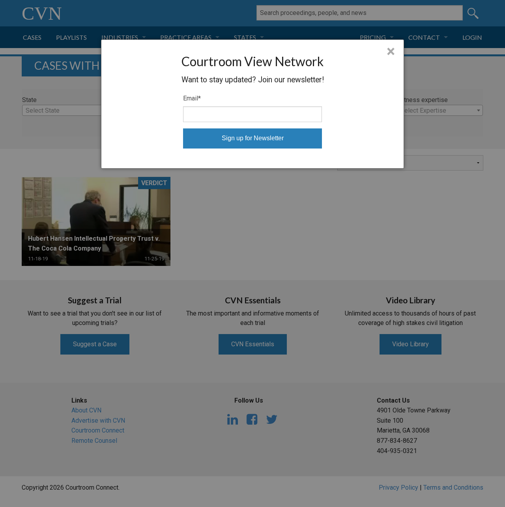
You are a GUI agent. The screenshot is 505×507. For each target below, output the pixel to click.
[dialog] (252, 104)
